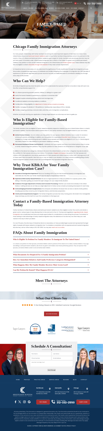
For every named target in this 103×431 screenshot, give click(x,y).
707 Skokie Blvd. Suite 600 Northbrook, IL (31, 3)
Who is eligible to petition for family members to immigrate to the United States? (46, 239)
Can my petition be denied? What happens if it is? (33, 270)
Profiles (31, 8)
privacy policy (71, 426)
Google (29, 402)
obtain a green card (69, 62)
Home (18, 379)
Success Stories (60, 8)
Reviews (51, 8)
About (25, 8)
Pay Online (74, 8)
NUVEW (29, 426)
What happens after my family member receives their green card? (40, 265)
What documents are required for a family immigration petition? (39, 255)
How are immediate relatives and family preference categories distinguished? (44, 260)
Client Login (83, 402)
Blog (67, 8)
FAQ (46, 8)
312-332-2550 (94, 3)
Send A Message (51, 370)
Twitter (19, 402)
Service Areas (54, 379)
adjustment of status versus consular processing (49, 104)
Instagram (24, 402)
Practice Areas (39, 8)
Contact (81, 8)
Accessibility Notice (60, 426)
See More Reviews (51, 314)
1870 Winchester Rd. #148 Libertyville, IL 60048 (48, 3)
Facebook (15, 402)
